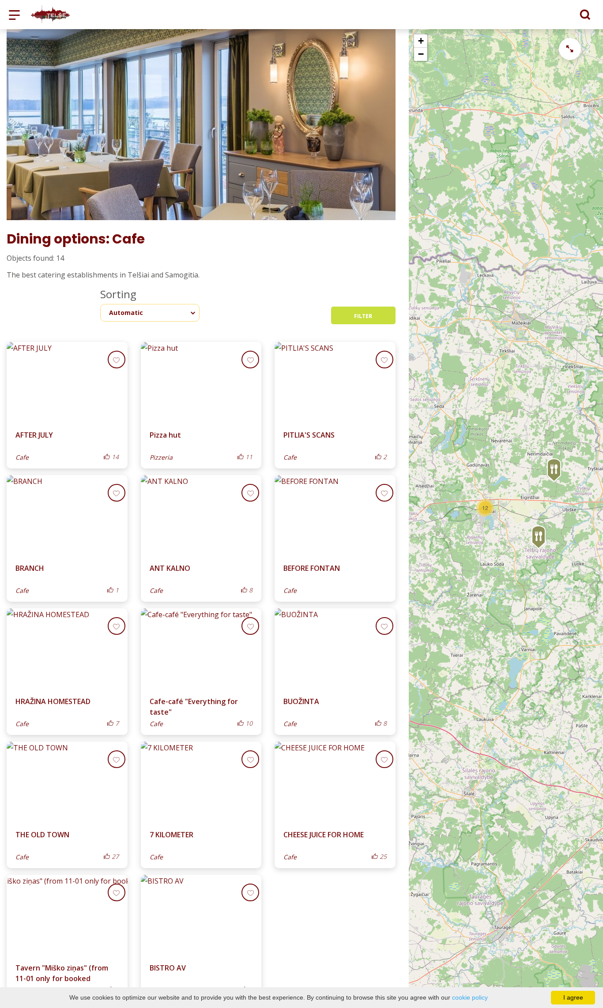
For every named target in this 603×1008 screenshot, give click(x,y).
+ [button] (421, 40)
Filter (363, 316)
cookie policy (470, 997)
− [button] (421, 54)
